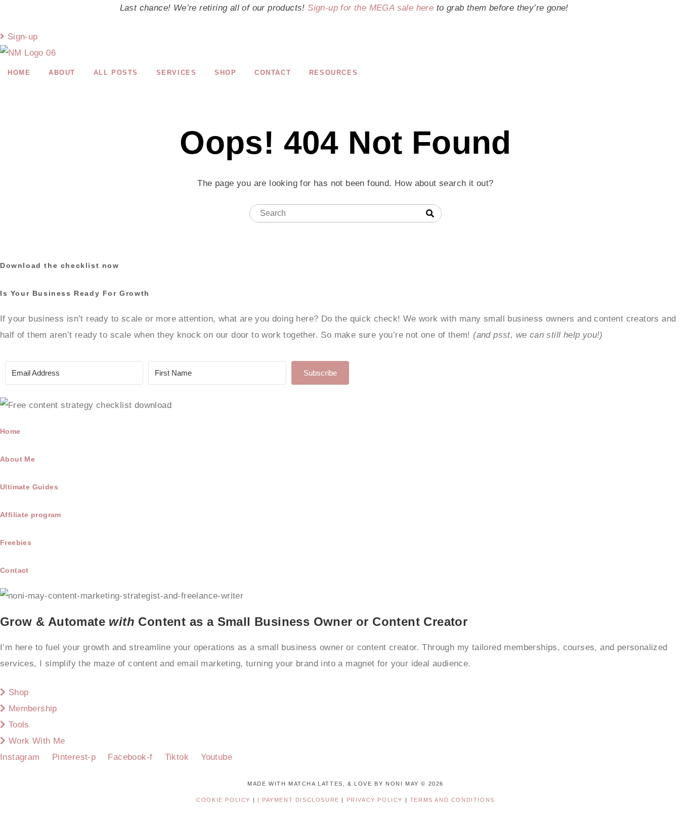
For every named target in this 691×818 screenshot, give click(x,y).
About (62, 72)
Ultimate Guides (29, 487)
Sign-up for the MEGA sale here (371, 8)
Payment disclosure (301, 800)
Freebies (15, 542)
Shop (225, 72)
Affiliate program (30, 515)
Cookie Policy (223, 800)
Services (176, 72)
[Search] (430, 214)
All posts (116, 72)
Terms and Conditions (452, 800)
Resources (333, 72)
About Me (17, 459)
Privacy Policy (376, 800)
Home (19, 72)
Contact (272, 72)
